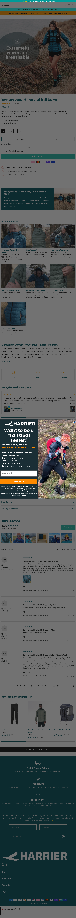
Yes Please (19, 481)
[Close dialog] (74, 421)
